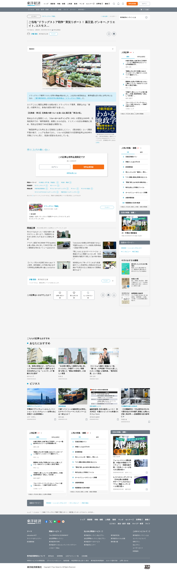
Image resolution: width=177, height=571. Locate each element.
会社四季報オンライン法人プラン (95, 538)
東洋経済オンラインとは (128, 17)
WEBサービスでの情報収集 (36, 560)
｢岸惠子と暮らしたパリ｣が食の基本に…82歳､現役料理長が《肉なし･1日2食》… (136, 94)
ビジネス (31, 9)
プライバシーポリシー (54, 560)
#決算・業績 (65, 182)
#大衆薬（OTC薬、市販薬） (47, 182)
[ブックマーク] (109, 34)
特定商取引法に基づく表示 (80, 560)
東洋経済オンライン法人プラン (94, 535)
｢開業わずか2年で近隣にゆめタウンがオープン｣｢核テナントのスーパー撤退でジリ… (136, 73)
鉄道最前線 (129, 167)
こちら (97, 142)
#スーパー (53, 185)
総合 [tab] (128, 56)
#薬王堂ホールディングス (69, 192)
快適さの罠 (135, 279)
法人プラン (136, 545)
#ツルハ (73, 188)
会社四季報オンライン (56, 538)
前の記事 (105, 16)
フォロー (53, 34)
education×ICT (32, 535)
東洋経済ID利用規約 (97, 560)
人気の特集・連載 (128, 148)
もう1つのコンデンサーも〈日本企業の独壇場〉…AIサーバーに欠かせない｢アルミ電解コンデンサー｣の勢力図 (122, 481)
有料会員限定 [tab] (141, 56)
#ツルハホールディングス (58, 188)
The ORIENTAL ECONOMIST (58, 535)
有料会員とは (72, 173)
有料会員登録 (132, 3)
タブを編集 (146, 9)
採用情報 (60, 556)
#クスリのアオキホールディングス (45, 192)
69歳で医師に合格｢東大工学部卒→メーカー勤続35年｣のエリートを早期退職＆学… (136, 62)
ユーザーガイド (138, 548)
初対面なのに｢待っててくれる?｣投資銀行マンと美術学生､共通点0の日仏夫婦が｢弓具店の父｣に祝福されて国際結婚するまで (87, 266)
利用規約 (135, 551)
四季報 (98, 4)
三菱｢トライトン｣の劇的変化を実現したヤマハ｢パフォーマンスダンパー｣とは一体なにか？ (72, 411)
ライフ (66, 9)
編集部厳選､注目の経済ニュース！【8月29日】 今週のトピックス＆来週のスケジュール (104, 411)
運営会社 (51, 556)
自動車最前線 (130, 197)
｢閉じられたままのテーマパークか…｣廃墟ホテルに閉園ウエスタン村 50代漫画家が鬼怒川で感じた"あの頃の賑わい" (87, 255)
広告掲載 (84, 556)
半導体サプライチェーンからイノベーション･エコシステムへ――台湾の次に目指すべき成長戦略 (41, 411)
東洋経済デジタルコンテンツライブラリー (63, 545)
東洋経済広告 (115, 535)
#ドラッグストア (40, 185)
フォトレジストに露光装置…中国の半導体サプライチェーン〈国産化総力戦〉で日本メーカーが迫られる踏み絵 (122, 464)
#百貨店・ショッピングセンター (131, 248)
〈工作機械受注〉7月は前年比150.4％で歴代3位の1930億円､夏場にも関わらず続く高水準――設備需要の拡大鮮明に (135, 412)
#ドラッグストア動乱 (49, 16)
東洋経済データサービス (92, 541)
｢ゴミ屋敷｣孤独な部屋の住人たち (136, 177)
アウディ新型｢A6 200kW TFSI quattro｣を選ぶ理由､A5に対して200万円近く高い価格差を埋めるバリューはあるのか (41, 245)
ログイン (144, 3)
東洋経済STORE (54, 541)
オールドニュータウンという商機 (136, 192)
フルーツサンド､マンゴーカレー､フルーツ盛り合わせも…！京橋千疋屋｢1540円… (136, 104)
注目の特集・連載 (127, 212)
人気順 (69, 4)
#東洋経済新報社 (40, 188)
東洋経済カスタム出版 (118, 538)
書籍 (106, 4)
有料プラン (136, 541)
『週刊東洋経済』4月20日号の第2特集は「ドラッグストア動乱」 (58, 98)
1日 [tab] (128, 152)
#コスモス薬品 (85, 188)
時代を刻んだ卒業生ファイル (135, 187)
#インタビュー (126, 251)
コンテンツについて (139, 538)
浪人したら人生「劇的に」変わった (137, 172)
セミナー (89, 4)
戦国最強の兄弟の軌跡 (133, 203)
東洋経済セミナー (90, 545)
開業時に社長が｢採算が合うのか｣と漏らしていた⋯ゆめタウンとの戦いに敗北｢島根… (136, 83)
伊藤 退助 (34, 34)
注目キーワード (127, 242)
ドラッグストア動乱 (51, 206)
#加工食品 (135, 251)
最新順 (52, 4)
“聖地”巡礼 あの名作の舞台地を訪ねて (137, 182)
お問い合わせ (124, 560)
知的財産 (66, 560)
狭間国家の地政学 (137, 293)
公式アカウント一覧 (72, 556)
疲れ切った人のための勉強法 (139, 265)
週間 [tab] (141, 152)
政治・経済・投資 (42, 9)
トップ (46, 4)
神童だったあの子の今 (133, 162)
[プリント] (114, 34)
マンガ (81, 4)
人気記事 (125, 52)
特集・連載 (61, 4)
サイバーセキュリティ (34, 538)
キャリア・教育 (56, 9)
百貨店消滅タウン (131, 157)
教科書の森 (114, 541)
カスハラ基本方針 (112, 560)
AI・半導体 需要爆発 (129, 233)
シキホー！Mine (54, 548)
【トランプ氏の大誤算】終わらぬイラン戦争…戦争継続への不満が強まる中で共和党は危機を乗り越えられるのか (41, 265)
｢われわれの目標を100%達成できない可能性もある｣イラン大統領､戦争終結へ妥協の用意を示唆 (87, 245)
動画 (75, 4)
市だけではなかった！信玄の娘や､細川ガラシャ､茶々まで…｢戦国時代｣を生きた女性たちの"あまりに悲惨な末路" (40, 235)
